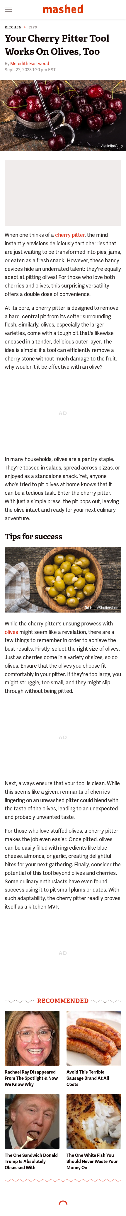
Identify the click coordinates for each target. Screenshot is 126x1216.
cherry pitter (70, 235)
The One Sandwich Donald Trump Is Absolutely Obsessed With (31, 1161)
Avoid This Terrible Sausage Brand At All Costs (88, 1078)
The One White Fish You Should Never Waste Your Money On (92, 1161)
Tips (33, 27)
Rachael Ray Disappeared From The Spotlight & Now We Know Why (31, 1078)
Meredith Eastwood (29, 64)
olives (11, 632)
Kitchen (13, 27)
